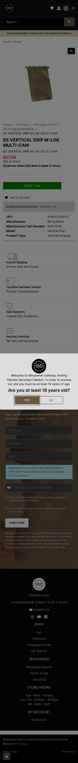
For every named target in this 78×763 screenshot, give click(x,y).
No (51, 400)
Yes (27, 400)
